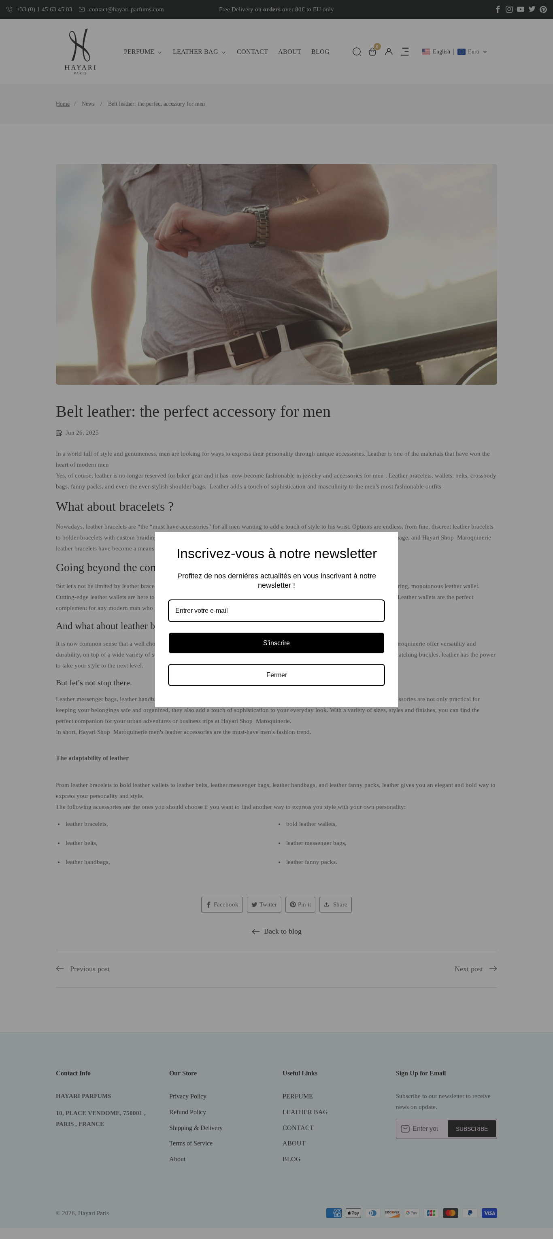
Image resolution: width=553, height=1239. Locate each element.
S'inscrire (276, 643)
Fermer (276, 675)
